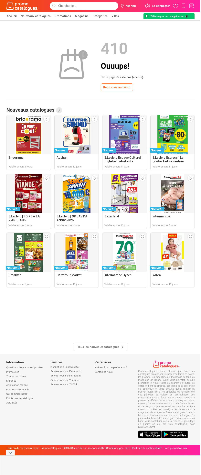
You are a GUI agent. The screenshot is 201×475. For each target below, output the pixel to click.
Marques (11, 380)
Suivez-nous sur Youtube (64, 380)
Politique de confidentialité (147, 448)
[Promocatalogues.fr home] (22, 6)
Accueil (12, 16)
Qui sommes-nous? (17, 393)
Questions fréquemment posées (24, 367)
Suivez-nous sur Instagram (65, 375)
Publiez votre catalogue (19, 398)
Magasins (82, 16)
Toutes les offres (16, 376)
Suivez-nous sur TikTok (64, 384)
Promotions (63, 16)
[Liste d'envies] (191, 6)
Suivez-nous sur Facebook (65, 371)
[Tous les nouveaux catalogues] (59, 110)
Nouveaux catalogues (36, 16)
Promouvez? (13, 371)
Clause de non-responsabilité (87, 448)
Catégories (100, 16)
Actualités (11, 402)
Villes (115, 16)
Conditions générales (118, 448)
